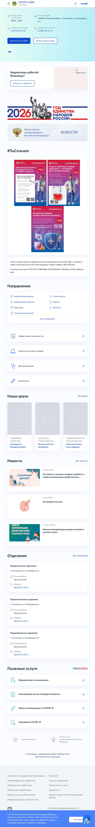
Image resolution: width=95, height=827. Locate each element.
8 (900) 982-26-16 (45, 31)
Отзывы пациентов (58, 781)
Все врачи (83, 396)
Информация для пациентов (21, 781)
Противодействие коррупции (47, 757)
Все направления (47, 319)
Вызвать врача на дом (45, 41)
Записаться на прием (19, 41)
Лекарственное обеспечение (21, 795)
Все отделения (80, 556)
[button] (75, 3)
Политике (42, 823)
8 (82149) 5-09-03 (18, 31)
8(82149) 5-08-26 (21, 621)
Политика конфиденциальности (63, 808)
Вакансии (53, 776)
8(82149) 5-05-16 (21, 655)
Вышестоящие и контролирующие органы (66, 796)
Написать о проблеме (22, 83)
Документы (54, 790)
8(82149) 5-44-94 (21, 588)
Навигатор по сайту (58, 785)
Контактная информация (19, 790)
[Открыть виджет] (87, 819)
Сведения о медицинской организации (26, 776)
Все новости (82, 461)
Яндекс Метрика (48, 814)
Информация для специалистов (22, 800)
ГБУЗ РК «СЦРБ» (27, 2)
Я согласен (78, 819)
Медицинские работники (19, 785)
